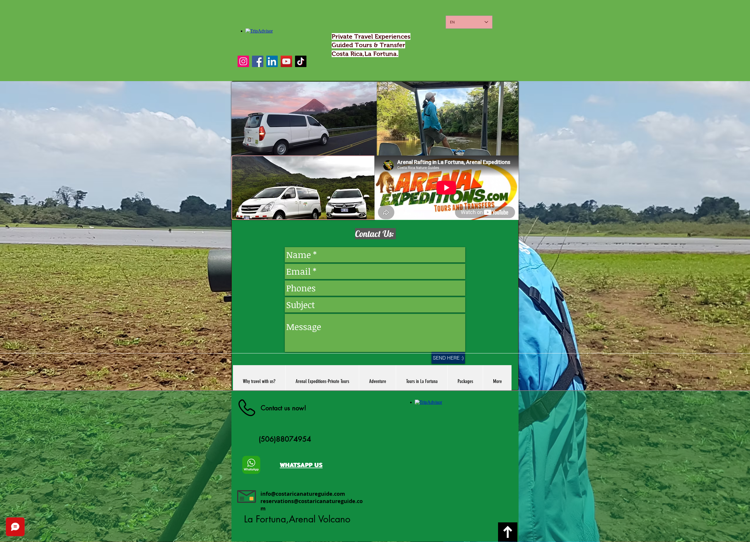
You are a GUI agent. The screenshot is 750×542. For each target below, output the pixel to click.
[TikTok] (300, 61)
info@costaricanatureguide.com (302, 493)
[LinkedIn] (272, 61)
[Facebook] (257, 61)
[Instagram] (243, 61)
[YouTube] (286, 61)
